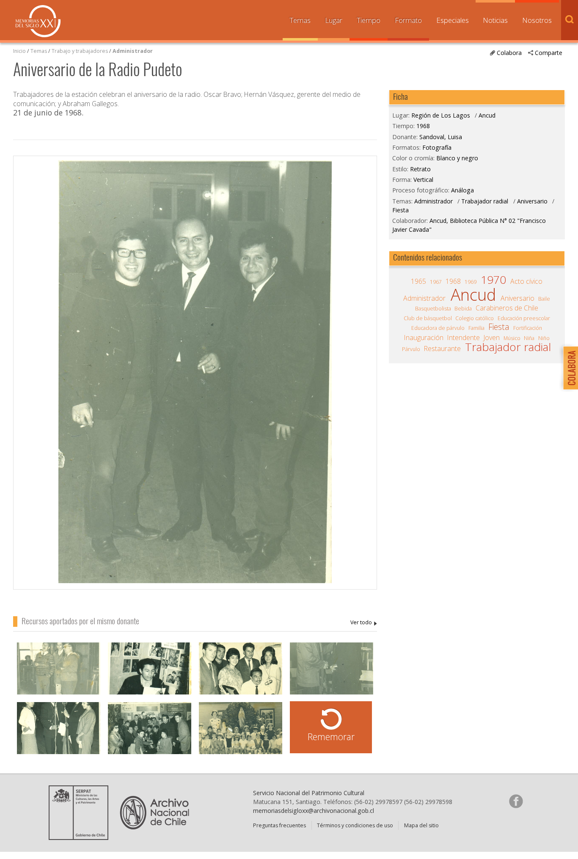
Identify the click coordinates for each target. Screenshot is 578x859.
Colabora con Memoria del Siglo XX (568, 367)
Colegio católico (474, 318)
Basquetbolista (433, 308)
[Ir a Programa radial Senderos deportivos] (58, 734)
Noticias (495, 20)
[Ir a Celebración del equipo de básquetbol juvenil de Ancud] (149, 734)
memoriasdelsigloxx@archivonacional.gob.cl (313, 811)
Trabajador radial (484, 201)
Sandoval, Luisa (363, 622)
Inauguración (423, 337)
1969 (470, 281)
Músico (512, 338)
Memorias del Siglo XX (38, 21)
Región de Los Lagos (440, 115)
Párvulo (411, 349)
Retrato (420, 169)
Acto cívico (526, 281)
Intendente (463, 337)
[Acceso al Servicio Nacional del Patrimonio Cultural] (81, 837)
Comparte (548, 53)
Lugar (333, 20)
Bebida (463, 308)
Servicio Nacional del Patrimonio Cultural (308, 793)
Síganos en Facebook (515, 801)
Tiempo (368, 20)
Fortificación (527, 328)
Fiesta (400, 210)
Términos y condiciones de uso (355, 825)
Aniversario (532, 201)
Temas (300, 20)
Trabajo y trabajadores (80, 51)
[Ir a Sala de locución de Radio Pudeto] (149, 674)
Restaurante (442, 348)
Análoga (462, 190)
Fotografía (436, 147)
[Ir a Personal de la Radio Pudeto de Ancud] (240, 674)
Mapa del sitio (421, 825)
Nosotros (537, 20)
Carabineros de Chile (507, 308)
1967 (436, 281)
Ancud (487, 115)
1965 (418, 281)
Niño (544, 338)
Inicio (19, 51)
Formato (408, 20)
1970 (493, 279)
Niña (529, 338)
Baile (544, 298)
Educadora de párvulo (438, 328)
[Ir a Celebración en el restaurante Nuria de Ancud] (58, 674)
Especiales (452, 20)
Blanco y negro (457, 158)
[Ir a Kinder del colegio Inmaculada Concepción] (240, 734)
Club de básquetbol (428, 318)
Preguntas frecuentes (279, 825)
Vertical (423, 180)
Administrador (133, 51)
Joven (492, 337)
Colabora (509, 53)
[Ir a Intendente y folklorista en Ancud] (331, 674)
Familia (476, 328)
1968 (423, 126)
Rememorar (331, 736)
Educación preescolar (524, 318)
